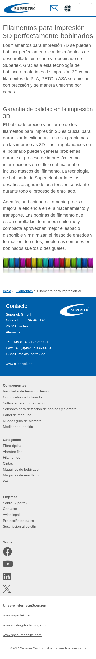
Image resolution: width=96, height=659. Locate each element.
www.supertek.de (19, 364)
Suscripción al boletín (19, 526)
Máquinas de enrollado (21, 475)
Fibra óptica (12, 446)
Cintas (8, 463)
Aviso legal (11, 515)
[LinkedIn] (7, 576)
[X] (7, 589)
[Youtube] (7, 564)
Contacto (10, 509)
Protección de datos (18, 521)
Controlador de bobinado (22, 397)
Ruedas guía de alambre (22, 421)
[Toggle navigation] (85, 8)
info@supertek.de (31, 354)
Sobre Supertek (15, 503)
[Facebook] (7, 551)
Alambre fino (13, 452)
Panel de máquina (17, 415)
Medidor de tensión (18, 427)
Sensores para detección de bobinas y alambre (40, 409)
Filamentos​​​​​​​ (11, 457)
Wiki (6, 481)
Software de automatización (24, 403)
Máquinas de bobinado (21, 469)
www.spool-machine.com (22, 635)
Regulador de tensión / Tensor (26, 391)
